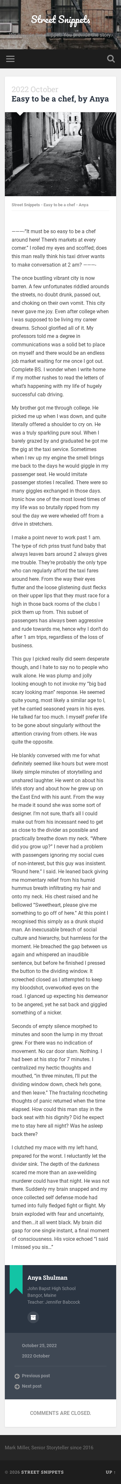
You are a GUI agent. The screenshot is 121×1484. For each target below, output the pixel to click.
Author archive (33, 1317)
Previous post (36, 1375)
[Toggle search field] (111, 58)
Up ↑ (111, 1472)
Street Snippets (60, 19)
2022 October (36, 1355)
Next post (32, 1386)
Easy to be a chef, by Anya (60, 94)
